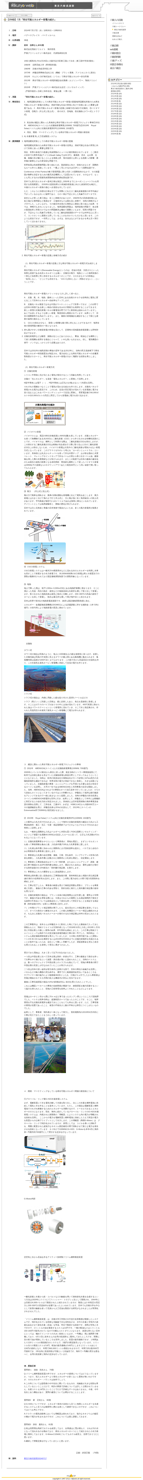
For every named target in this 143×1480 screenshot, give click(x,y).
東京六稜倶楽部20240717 (35, 1458)
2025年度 (114, 131)
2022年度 (114, 124)
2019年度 (114, 116)
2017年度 (114, 111)
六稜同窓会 (116, 53)
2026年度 (114, 134)
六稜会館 (116, 45)
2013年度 (114, 101)
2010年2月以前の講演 (119, 84)
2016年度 (114, 109)
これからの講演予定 (118, 86)
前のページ (11, 15)
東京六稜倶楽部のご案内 (120, 89)
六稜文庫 (115, 33)
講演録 (113, 91)
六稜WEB (23, 5)
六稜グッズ (116, 60)
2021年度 (114, 121)
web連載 (116, 49)
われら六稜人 (117, 39)
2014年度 (114, 104)
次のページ (95, 15)
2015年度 (114, 106)
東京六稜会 (116, 68)
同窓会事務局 (116, 64)
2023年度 (114, 126)
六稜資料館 (116, 56)
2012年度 (114, 99)
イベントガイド (118, 23)
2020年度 (114, 119)
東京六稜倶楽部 (64, 6)
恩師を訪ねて (117, 36)
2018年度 (114, 114)
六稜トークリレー (119, 26)
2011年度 (114, 96)
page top (71, 1475)
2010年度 (114, 94)
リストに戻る (24, 15)
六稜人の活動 (116, 19)
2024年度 (114, 129)
